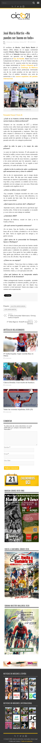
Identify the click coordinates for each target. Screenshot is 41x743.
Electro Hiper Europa (18, 306)
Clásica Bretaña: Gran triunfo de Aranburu (18, 382)
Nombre (6, 447)
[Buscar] (33, 3)
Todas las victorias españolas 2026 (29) (18, 409)
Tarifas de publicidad (26, 741)
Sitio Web (7, 460)
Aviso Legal (34, 739)
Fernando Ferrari (9, 115)
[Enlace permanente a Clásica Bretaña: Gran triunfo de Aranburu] (20, 380)
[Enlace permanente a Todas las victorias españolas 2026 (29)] (20, 407)
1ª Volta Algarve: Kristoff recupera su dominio (20, 322)
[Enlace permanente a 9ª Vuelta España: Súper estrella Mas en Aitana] (20, 351)
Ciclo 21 (19, 115)
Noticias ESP (23, 42)
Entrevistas (16, 42)
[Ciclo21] (20, 18)
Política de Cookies (14, 741)
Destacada (10, 42)
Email (6, 454)
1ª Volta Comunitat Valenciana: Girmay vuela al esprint (22, 315)
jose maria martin (10, 309)
